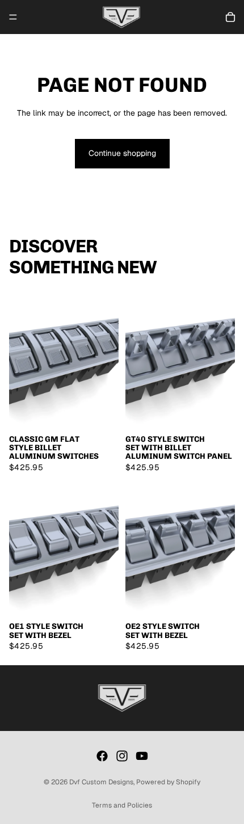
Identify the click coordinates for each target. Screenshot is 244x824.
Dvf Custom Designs (101, 782)
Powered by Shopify (168, 782)
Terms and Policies (122, 805)
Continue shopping (122, 153)
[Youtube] (142, 756)
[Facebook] (102, 756)
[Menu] (13, 17)
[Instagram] (122, 756)
